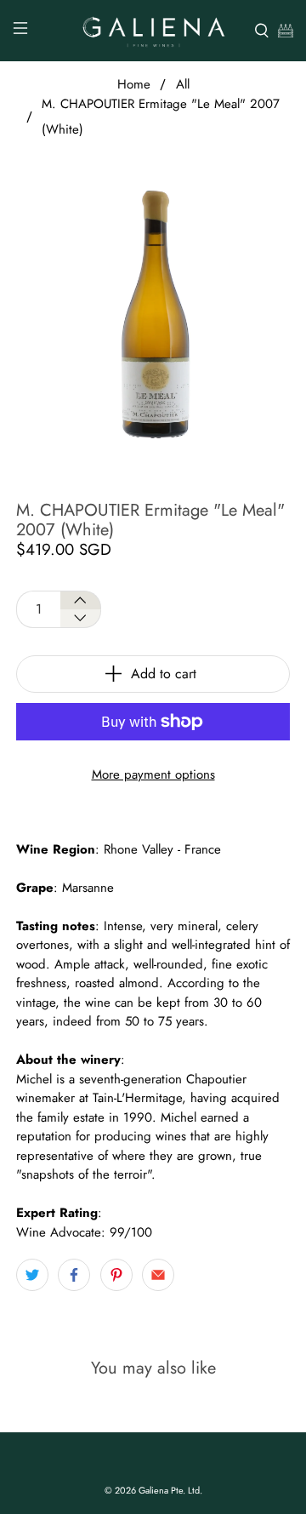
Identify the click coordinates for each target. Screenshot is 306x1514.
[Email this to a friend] (158, 1275)
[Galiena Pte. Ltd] (153, 30)
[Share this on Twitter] (32, 1275)
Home (133, 84)
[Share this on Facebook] (74, 1275)
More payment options (153, 774)
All (183, 84)
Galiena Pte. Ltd (169, 1490)
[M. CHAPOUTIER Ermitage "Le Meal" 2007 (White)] (153, 313)
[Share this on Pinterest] (116, 1275)
